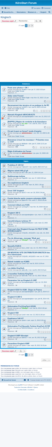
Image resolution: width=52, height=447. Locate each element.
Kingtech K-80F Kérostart (18, 336)
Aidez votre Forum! (15, 96)
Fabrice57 (25, 167)
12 (49, 111)
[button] (32, 25)
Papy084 (24, 178)
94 (49, 147)
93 (46, 147)
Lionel (23, 263)
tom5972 (24, 107)
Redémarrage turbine (16, 176)
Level (23, 314)
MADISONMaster (27, 223)
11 (46, 111)
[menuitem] (7, 8)
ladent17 (24, 337)
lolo (23, 172)
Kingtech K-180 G (15, 297)
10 (44, 111)
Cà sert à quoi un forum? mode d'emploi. (25, 131)
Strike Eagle (25, 97)
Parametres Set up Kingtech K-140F (22, 280)
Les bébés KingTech (16, 268)
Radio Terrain (19, 91)
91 (41, 147)
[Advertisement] (26, 55)
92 (44, 147)
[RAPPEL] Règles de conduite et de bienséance (27, 122)
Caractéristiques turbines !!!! (19, 221)
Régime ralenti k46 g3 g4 (18, 171)
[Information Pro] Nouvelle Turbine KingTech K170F (29, 326)
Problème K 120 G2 (15, 165)
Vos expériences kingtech (18, 183)
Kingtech (6, 17)
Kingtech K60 (13, 313)
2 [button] (29, 25)
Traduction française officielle (23, 387)
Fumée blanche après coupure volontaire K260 (27, 198)
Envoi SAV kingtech (16, 191)
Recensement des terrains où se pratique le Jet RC (28, 105)
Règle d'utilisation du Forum (19, 151)
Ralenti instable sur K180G (18, 262)
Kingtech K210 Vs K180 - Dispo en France (25, 290)
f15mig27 (25, 240)
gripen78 (24, 200)
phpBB (20, 385)
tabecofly (25, 270)
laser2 (24, 192)
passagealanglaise (28, 116)
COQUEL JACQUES (28, 233)
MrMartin (24, 143)
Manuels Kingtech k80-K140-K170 (21, 115)
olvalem (24, 89)
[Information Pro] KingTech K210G (22, 306)
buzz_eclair (25, 248)
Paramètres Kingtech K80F (18, 344)
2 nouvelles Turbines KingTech (20, 274)
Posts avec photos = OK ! (18, 88)
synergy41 (25, 207)
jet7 (23, 184)
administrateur (27, 133)
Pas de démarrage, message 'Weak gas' (24, 238)
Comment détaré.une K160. (19, 205)
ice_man (25, 123)
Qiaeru (36, 387)
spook (24, 320)
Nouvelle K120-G (14, 246)
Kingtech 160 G (14, 213)
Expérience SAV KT (16, 318)
